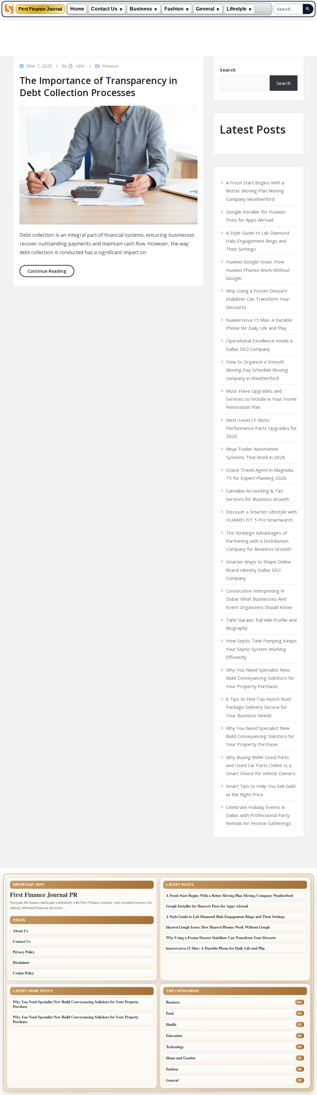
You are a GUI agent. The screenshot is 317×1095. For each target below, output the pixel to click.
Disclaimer (21, 962)
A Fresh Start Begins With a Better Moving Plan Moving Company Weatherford (255, 190)
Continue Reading (51, 271)
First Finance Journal (40, 9)
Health (171, 1024)
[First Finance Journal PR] (9, 9)
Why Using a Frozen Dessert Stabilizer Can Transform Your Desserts (257, 299)
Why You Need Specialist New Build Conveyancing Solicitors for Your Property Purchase (260, 678)
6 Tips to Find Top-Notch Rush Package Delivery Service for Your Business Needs (258, 707)
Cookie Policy (23, 973)
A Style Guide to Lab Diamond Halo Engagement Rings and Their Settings (257, 241)
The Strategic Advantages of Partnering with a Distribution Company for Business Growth (258, 541)
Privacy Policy (24, 952)
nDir (80, 66)
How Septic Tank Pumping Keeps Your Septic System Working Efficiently (261, 649)
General (205, 8)
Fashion (174, 8)
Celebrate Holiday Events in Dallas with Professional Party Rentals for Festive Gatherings (258, 815)
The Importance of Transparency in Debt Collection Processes (98, 86)
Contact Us (104, 8)
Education (174, 1035)
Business (141, 8)
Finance (110, 66)
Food (170, 1013)
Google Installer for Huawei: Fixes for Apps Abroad (207, 906)
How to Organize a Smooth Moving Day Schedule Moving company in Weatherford (257, 370)
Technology (175, 1046)
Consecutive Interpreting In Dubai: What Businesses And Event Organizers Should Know (259, 599)
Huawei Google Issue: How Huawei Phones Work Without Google (258, 269)
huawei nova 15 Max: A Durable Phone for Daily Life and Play (215, 948)
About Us (20, 931)
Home (77, 8)
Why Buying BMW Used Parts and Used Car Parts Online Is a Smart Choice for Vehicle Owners (261, 765)
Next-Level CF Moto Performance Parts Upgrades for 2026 (261, 428)
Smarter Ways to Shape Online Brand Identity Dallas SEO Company (258, 570)
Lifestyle (236, 8)
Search (228, 70)
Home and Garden (180, 1058)
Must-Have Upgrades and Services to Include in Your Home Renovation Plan (261, 399)
